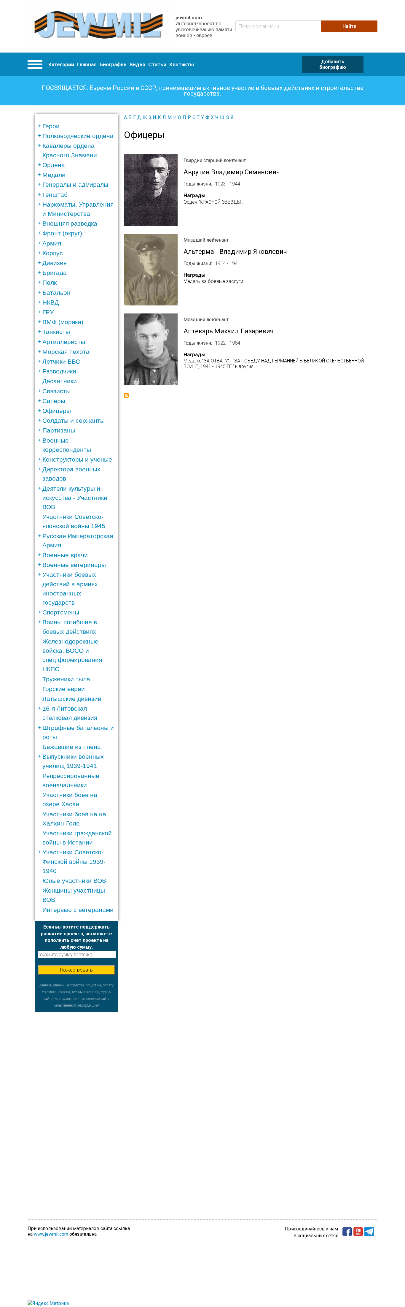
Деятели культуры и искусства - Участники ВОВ (74, 497)
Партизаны (58, 430)
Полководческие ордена (78, 135)
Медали (54, 174)
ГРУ (48, 312)
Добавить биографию (332, 64)
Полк (49, 282)
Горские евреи (63, 688)
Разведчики (59, 371)
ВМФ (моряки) (62, 322)
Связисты (56, 391)
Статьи (157, 64)
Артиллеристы (63, 341)
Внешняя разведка (69, 223)
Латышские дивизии (71, 698)
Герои (51, 126)
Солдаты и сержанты (73, 420)
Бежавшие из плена (71, 746)
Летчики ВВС (61, 361)
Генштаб (55, 194)
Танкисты (56, 331)
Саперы (53, 400)
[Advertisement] (76, 1101)
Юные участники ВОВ (74, 880)
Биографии (113, 64)
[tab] (78, 126)
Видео (137, 64)
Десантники (59, 381)
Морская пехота (66, 351)
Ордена (53, 164)
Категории (61, 64)
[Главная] (99, 26)
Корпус (52, 253)
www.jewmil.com (51, 1234)
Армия (51, 243)
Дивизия (54, 262)
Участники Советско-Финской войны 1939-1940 (74, 861)
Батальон (56, 292)
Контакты (181, 64)
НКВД (50, 302)
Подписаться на (126, 395)
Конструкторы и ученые (77, 459)
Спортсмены (60, 612)
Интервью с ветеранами (78, 909)
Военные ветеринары (74, 564)
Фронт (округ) (62, 233)
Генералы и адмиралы (75, 184)
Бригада (54, 272)
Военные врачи (65, 555)
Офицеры (56, 410)
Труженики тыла (66, 679)
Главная (87, 64)
